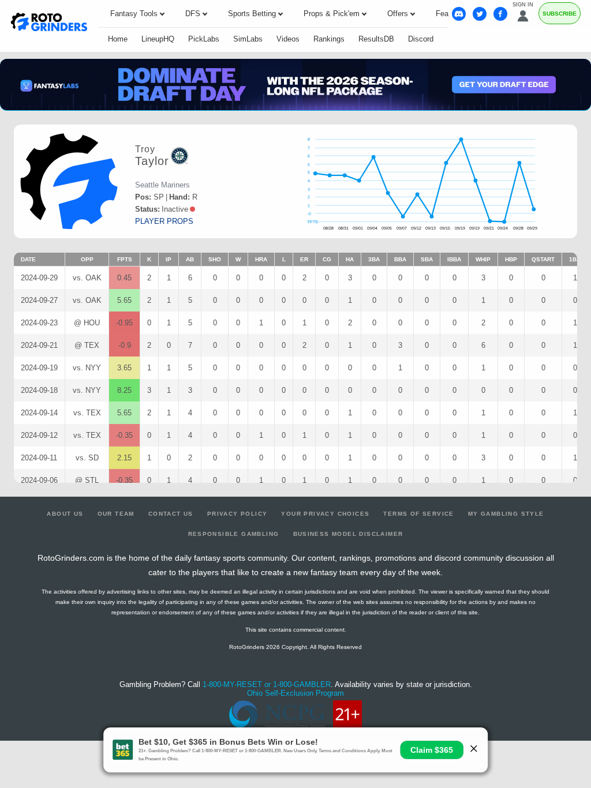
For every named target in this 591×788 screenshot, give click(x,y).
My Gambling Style (506, 514)
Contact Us (170, 514)
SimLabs (248, 39)
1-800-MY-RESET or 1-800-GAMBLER (267, 684)
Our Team (116, 514)
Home (118, 39)
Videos (288, 39)
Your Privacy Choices (325, 514)
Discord (420, 39)
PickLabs (203, 39)
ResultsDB (376, 39)
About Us (65, 514)
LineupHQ (157, 39)
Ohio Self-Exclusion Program (295, 693)
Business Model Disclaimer (348, 534)
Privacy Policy (237, 514)
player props (164, 221)
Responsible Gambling (233, 534)
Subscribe (560, 13)
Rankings (329, 39)
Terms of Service (418, 514)
